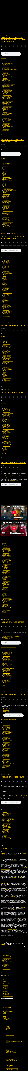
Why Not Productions (8, 211)
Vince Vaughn (6, 832)
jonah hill (5, 836)
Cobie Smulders (6, 559)
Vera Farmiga (6, 757)
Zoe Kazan (5, 833)
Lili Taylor (5, 760)
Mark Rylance (6, 110)
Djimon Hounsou (7, 432)
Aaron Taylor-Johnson (8, 413)
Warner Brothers (6, 130)
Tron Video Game (10, 1054)
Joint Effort (5, 191)
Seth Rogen (5, 752)
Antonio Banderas (7, 823)
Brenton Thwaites (7, 263)
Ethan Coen (5, 302)
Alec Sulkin (5, 437)
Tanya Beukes (6, 367)
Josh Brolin (5, 304)
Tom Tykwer (6, 81)
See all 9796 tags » (7, 1019)
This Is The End (6, 711)
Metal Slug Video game (8, 996)
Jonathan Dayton (7, 820)
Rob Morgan (6, 108)
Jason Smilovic (6, 202)
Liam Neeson (6, 440)
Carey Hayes (6, 756)
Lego (4, 574)
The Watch (5, 830)
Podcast (5, 75)
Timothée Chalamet (7, 113)
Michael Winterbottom (8, 361)
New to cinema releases (8, 180)
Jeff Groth (5, 192)
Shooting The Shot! (10, 1035)
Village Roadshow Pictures (9, 82)
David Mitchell (6, 89)
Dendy (4, 1017)
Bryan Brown (6, 268)
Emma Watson (6, 742)
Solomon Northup (7, 673)
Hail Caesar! (6, 300)
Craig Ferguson (6, 425)
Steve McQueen (6, 670)
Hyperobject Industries (8, 126)
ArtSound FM (6, 959)
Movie (4, 185)
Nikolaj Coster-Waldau (8, 265)
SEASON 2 (5, 986)
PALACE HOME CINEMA (12, 1069)
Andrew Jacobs (6, 656)
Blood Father (6, 219)
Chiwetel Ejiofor (6, 674)
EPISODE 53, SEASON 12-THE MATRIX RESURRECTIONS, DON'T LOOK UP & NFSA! (14, 39)
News (4, 167)
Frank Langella (6, 344)
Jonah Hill (5, 109)
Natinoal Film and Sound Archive (10, 69)
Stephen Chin (6, 203)
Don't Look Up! (6, 64)
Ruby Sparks (6, 829)
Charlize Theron (6, 438)
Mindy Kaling (6, 743)
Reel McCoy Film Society (11, 1060)
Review (5, 183)
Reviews (5, 181)
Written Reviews (6, 983)
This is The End (6, 727)
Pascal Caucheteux (7, 223)
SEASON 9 (5, 992)
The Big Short (6, 288)
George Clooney (6, 305)
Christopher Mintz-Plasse (8, 429)
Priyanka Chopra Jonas (8, 101)
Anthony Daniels (7, 555)
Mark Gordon (6, 206)
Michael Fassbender (7, 676)
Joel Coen (5, 301)
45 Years (5, 291)
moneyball (5, 964)
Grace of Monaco (7, 378)
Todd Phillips (6, 207)
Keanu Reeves (6, 93)
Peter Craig (5, 224)
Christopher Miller (7, 346)
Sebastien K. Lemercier (8, 222)
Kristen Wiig (6, 431)
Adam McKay (6, 103)
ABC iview (8, 1066)
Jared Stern (5, 825)
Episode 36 (5, 175)
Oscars (4, 283)
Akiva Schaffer (6, 821)
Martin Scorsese (6, 659)
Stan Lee (5, 601)
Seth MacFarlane (7, 436)
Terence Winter (6, 662)
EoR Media (8, 1049)
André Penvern (6, 382)
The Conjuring (6, 710)
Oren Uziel (5, 350)
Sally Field (5, 582)
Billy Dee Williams (7, 556)
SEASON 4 (5, 988)
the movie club (6, 1008)
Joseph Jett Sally (6, 79)
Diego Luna (5, 215)
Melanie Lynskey (7, 119)
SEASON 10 (6, 993)
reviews (5, 1014)
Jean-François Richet (7, 226)
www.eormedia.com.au (8, 818)
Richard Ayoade (6, 826)
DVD (4, 589)
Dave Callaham (6, 412)
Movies (4, 184)
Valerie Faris (6, 831)
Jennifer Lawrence (7, 107)
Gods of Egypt (6, 316)
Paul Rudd (5, 737)
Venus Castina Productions (9, 84)
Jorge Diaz (5, 657)
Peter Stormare (6, 358)
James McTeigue (6, 86)
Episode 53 (5, 72)
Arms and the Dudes (7, 201)
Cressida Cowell (6, 420)
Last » (4, 981)
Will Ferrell (5, 565)
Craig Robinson (6, 744)
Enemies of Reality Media (21, 795)
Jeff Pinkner (5, 604)
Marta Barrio (6, 363)
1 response (3, 233)
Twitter (7, 1026)
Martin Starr (5, 735)
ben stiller (5, 812)
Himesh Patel (6, 118)
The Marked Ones (7, 654)
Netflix (4, 127)
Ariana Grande (6, 115)
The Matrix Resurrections (8, 63)
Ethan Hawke (6, 761)
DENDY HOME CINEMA (12, 1068)
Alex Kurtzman (6, 610)
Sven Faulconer (6, 214)
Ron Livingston (6, 755)
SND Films (5, 208)
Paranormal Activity (7, 653)
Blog (7, 1029)
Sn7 (4, 172)
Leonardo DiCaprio (7, 106)
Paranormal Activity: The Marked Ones (11, 636)
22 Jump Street (6, 347)
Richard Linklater (7, 766)
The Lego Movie (6, 476)
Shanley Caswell (6, 754)
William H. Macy (7, 163)
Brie (4, 296)
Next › (4, 980)
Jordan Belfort (6, 663)
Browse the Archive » (5, 999)
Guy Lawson (6, 200)
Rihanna (5, 739)
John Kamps (6, 553)
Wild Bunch (5, 209)
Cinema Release (6, 590)
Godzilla (5, 408)
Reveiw (5, 960)
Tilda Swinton (6, 310)
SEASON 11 (6, 994)
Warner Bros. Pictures (8, 85)
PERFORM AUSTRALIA (12, 1052)
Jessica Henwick (6, 97)
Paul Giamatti (6, 583)
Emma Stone (6, 606)
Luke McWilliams (7, 65)
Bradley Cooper (6, 205)
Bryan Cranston (6, 415)
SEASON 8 (5, 991)
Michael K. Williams (7, 675)
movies (4, 1016)
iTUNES (8, 1025)
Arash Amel (5, 379)
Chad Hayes (6, 750)
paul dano (5, 835)
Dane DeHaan (6, 585)
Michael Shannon (7, 550)
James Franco (6, 745)
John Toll (5, 78)
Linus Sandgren (6, 123)
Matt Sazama (6, 261)
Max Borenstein (6, 410)
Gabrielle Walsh (6, 658)
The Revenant (6, 285)
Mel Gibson (5, 218)
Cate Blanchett (6, 120)
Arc (4, 70)
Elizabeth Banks (6, 570)
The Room (5, 289)
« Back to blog (4, 34)
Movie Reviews (6, 733)
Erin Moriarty (6, 217)
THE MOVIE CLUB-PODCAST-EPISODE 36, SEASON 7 (12, 140)
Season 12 (5, 73)
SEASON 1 (5, 985)
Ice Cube (5, 353)
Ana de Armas (6, 196)
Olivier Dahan (6, 376)
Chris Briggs (6, 225)
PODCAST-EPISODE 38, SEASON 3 (13, 777)
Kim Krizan (5, 767)
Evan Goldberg (6, 751)
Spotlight (5, 284)
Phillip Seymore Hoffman (16, 877)
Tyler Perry (5, 112)
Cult (4, 373)
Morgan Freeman (7, 564)
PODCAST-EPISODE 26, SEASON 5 (13, 325)
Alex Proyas (6, 260)
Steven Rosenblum (7, 212)
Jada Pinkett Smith (7, 102)
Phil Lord (5, 345)
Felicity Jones (6, 584)
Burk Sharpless (6, 262)
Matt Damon (6, 294)
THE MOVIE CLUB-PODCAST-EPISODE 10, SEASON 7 (12, 237)
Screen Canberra (9, 1051)
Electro (4, 611)
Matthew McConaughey (8, 668)
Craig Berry (5, 567)
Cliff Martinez (6, 195)
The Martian (6, 287)
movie (4, 1012)
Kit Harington (6, 433)
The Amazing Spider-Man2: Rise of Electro (12, 475)
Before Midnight (6, 708)
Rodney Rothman (7, 355)
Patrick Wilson (6, 759)
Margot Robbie (6, 667)
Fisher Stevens (6, 314)
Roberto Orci (6, 608)
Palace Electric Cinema (11, 1043)
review (4, 1013)
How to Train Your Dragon (9, 416)
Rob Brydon (6, 362)
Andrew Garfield (7, 607)
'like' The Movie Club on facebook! (8, 538)
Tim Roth (5, 381)
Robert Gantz (6, 213)
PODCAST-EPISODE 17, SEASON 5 (13, 463)
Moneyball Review (7, 848)
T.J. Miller (5, 430)
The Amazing (6, 547)
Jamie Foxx (5, 605)
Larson (4, 299)
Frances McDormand (7, 311)
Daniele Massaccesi (7, 76)
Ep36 (4, 173)
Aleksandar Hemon (7, 90)
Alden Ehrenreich (7, 306)
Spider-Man (5, 545)
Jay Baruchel (6, 421)
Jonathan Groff (6, 98)
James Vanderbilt (7, 602)
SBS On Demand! (10, 1065)
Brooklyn (5, 290)
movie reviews (6, 955)
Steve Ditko (5, 587)
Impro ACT (8, 1050)
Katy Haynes (6, 814)
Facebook (8, 1027)
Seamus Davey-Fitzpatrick (9, 763)
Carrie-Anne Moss (7, 95)
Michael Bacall (6, 348)
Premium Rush (14, 480)
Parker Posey (6, 342)
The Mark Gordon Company (9, 190)
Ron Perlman (6, 114)
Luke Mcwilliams (7, 1007)
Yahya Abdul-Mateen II (8, 96)
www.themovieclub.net (8, 178)
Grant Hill (5, 92)
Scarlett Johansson (7, 308)
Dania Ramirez (6, 549)
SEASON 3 (5, 987)
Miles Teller (5, 197)
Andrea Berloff (6, 220)
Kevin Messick (6, 104)
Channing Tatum (6, 312)
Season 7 (5, 174)
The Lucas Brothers (7, 359)
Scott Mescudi (6, 116)
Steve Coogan (6, 364)
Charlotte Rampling (7, 297)
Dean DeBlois (6, 419)
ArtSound (5, 171)
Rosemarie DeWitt (7, 827)
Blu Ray (5, 588)
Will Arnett (5, 571)
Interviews (5, 166)
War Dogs (5, 179)
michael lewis (6, 965)
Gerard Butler (6, 266)
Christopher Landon (7, 652)
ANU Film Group (10, 1059)
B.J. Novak (5, 579)
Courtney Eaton (6, 267)
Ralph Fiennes (6, 307)
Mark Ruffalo (6, 295)
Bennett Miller (6, 963)
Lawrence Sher (6, 194)
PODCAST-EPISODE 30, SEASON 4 (13, 695)
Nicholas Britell (6, 125)
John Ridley (5, 671)
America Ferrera (6, 426)
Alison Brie (5, 568)
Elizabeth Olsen (6, 414)
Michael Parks (6, 164)
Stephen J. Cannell (7, 357)
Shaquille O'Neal (7, 560)
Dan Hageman (6, 573)
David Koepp (6, 554)
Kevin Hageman (6, 572)
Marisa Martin (6, 67)
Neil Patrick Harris (7, 99)
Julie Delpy (5, 762)
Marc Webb (5, 612)
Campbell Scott (6, 581)
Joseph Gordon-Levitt (8, 551)
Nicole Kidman (6, 380)
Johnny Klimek (6, 80)
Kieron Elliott (6, 435)
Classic (4, 453)
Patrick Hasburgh (7, 356)
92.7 (4, 168)
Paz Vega (5, 341)
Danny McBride (6, 748)
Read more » (3, 58)
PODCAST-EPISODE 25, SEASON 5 (13, 392)
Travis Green (6, 68)
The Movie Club (14, 14)
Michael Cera (6, 726)
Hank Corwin (6, 124)
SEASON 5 (5, 989)
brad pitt (5, 966)
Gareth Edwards (6, 409)
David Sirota (6, 129)
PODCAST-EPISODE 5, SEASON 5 (13, 622)
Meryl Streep (6, 121)
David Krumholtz (7, 734)
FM (4, 169)
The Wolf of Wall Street (8, 637)
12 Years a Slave (6, 638)
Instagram (8, 1028)
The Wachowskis (7, 91)
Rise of (4, 543)
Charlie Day (5, 566)
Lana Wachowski (7, 87)
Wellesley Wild (6, 441)
